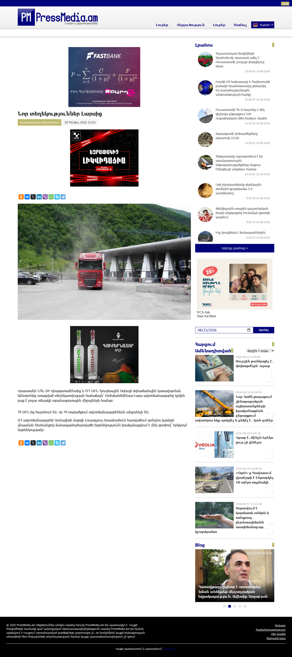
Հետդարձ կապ (276, 638)
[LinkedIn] (39, 196)
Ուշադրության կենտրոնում (39, 122)
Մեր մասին (278, 634)
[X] (33, 196)
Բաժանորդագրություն (271, 629)
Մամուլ (240, 25)
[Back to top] (284, 649)
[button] (224, 606)
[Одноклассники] (21, 196)
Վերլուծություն (191, 25)
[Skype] (57, 196)
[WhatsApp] (51, 196)
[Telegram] (63, 196)
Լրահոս (204, 45)
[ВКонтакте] (27, 196)
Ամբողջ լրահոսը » (235, 248)
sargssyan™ (170, 648)
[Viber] (45, 196)
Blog (200, 545)
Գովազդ (280, 625)
